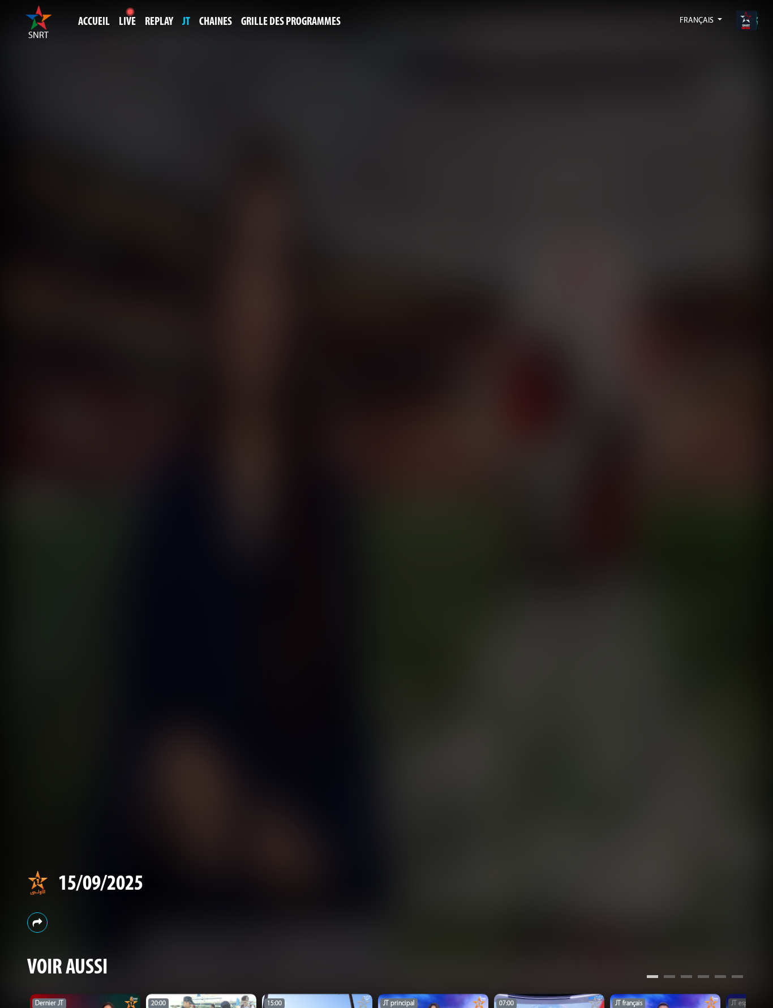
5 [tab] (720, 978)
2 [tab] (669, 978)
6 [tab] (737, 978)
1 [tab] (652, 978)
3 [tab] (686, 978)
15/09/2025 (100, 884)
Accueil (94, 22)
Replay (159, 22)
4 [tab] (703, 978)
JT (186, 22)
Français (697, 20)
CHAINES (215, 22)
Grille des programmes (291, 22)
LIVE (127, 22)
